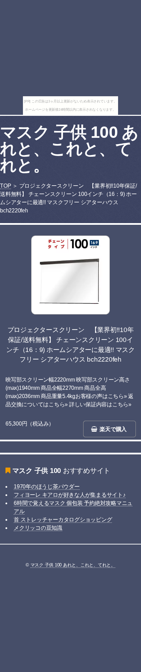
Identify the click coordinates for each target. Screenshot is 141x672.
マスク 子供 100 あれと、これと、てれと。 (69, 148)
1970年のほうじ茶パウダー (47, 486)
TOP (5, 186)
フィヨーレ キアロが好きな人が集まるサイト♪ (70, 495)
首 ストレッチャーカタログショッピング (63, 519)
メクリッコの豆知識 (38, 528)
